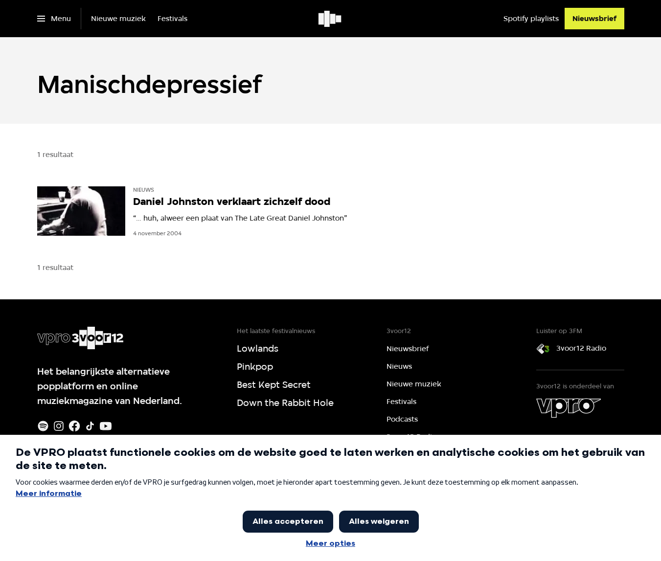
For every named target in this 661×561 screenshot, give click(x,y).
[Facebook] (74, 426)
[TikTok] (90, 426)
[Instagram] (59, 426)
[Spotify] (43, 426)
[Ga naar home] (330, 18)
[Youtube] (106, 426)
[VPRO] (568, 408)
